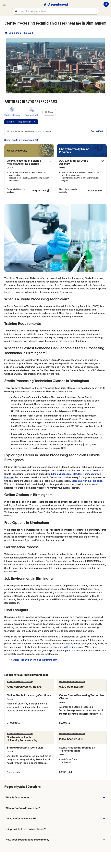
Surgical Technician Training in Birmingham (34, 659)
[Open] (96, 11)
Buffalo (54, 474)
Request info (39, 190)
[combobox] (59, 11)
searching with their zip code (87, 480)
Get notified (97, 131)
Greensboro (65, 474)
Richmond (88, 474)
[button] (49, 112)
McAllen (77, 474)
